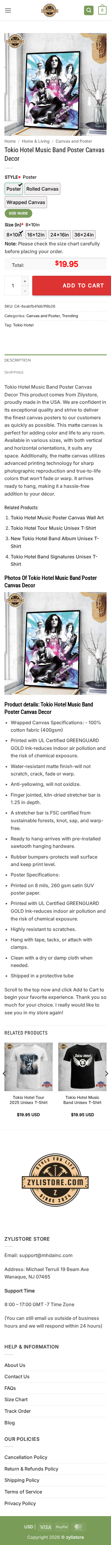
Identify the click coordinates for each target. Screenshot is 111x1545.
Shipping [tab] (13, 372)
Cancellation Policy (25, 1457)
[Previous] (4, 1085)
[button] (8, 10)
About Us (14, 1365)
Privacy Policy (20, 1503)
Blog (9, 1423)
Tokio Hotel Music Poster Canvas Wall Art (57, 518)
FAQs (10, 1388)
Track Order (17, 1411)
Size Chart (16, 1399)
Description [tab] (17, 360)
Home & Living (35, 141)
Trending (70, 316)
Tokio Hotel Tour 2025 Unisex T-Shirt (28, 1100)
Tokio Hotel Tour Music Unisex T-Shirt (53, 528)
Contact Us (17, 1376)
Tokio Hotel (23, 325)
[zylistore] (49, 10)
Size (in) (14, 224)
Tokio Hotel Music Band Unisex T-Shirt (82, 1100)
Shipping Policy (21, 1480)
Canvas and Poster (74, 141)
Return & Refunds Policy (31, 1469)
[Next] (106, 1085)
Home (10, 141)
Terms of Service (23, 1492)
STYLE (13, 177)
